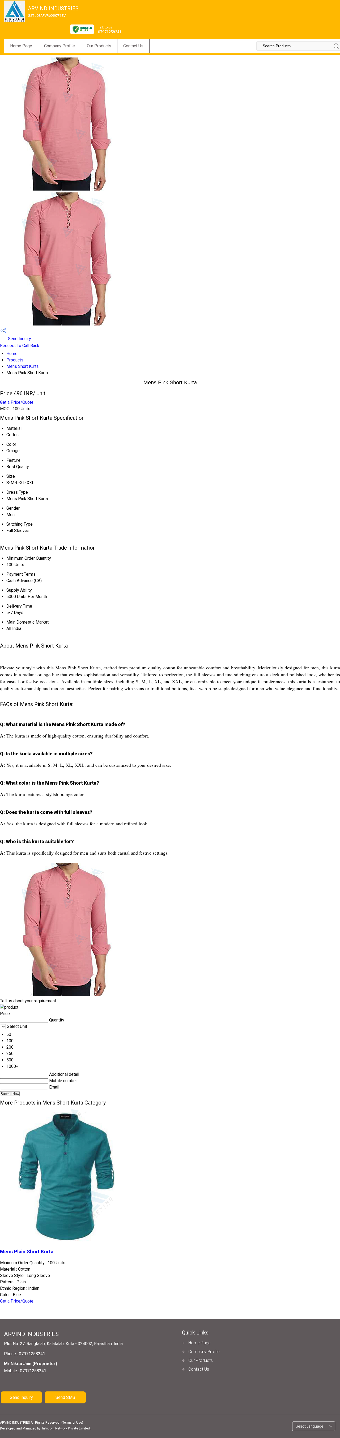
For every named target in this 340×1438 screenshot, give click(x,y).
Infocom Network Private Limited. (66, 1428)
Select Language (309, 1426)
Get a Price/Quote (16, 402)
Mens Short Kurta (22, 366)
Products (14, 359)
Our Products (99, 45)
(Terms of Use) (72, 1422)
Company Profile (59, 45)
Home (12, 353)
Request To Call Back (19, 345)
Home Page (21, 45)
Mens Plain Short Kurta (26, 1252)
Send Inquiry (19, 338)
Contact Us (133, 45)
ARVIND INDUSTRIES (53, 11)
